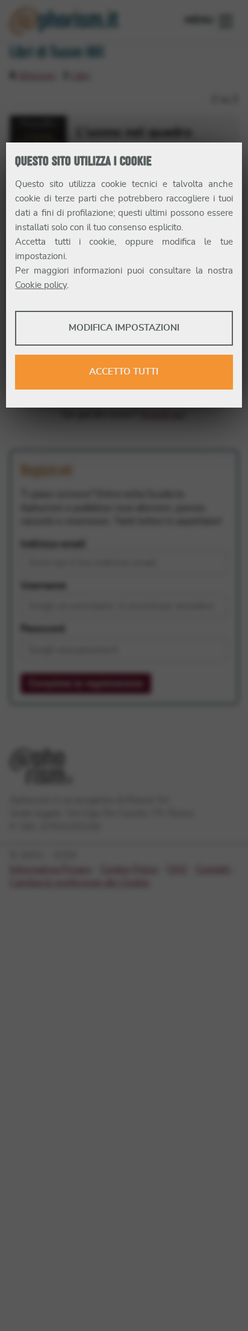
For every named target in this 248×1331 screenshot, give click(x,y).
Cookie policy (41, 285)
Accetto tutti (123, 371)
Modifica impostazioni (124, 327)
